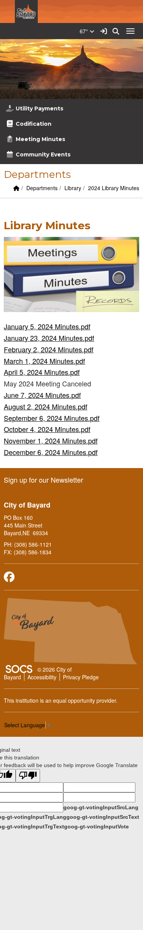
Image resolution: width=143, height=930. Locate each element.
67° (85, 31)
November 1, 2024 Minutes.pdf (51, 440)
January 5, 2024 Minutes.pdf (47, 326)
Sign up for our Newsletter (43, 480)
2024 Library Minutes (113, 188)
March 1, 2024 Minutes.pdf (44, 361)
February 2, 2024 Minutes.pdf (48, 349)
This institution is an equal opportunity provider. (60, 700)
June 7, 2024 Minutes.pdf (42, 395)
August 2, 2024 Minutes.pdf (45, 406)
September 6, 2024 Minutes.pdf (52, 418)
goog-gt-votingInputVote (96, 826)
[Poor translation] (28, 775)
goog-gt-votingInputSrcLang (100, 807)
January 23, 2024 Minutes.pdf (49, 338)
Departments (42, 188)
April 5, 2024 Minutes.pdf (42, 372)
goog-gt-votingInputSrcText (102, 817)
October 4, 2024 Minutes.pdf (47, 429)
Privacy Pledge (81, 677)
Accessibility (41, 677)
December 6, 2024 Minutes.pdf (51, 452)
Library (72, 188)
